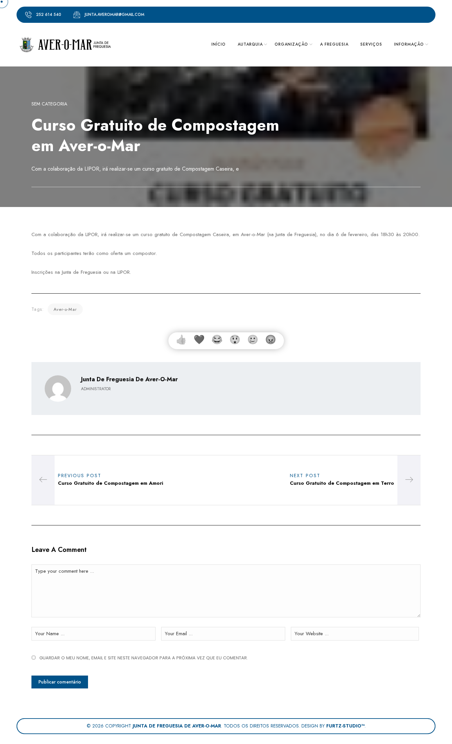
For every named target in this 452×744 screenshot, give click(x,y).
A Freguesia (334, 44)
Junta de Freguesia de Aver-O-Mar (129, 379)
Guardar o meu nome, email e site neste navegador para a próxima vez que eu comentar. (143, 658)
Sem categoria (49, 104)
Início (218, 44)
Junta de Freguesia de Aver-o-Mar (177, 726)
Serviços (371, 44)
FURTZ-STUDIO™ (345, 726)
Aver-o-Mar (65, 309)
